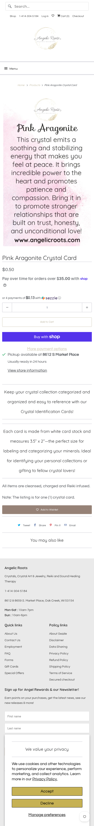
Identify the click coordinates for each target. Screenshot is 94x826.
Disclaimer (56, 640)
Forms (9, 660)
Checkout (78, 16)
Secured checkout (62, 679)
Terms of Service (60, 673)
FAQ (7, 653)
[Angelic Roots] (47, 39)
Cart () (64, 16)
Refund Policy (58, 660)
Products (35, 85)
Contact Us (12, 640)
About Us (11, 633)
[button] (47, 298)
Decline (47, 803)
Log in (45, 16)
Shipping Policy (59, 666)
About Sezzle (58, 633)
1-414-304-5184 (28, 16)
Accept (47, 791)
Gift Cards (11, 666)
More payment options (47, 349)
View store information (27, 370)
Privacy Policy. (44, 779)
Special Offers (14, 673)
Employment (13, 646)
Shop (13, 16)
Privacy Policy (58, 653)
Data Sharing (58, 646)
